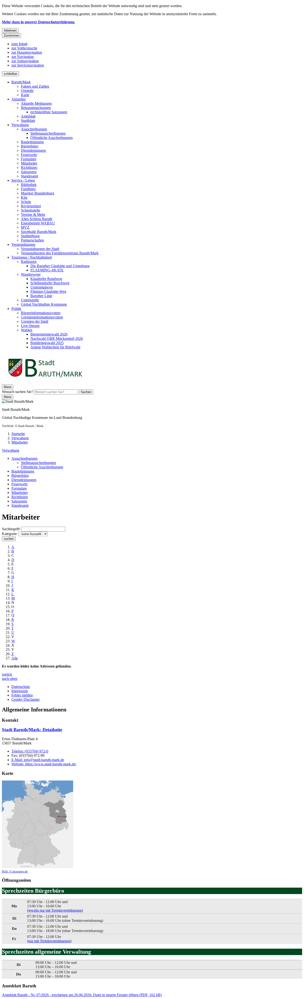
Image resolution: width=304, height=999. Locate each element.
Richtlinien (29, 168)
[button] (37, 827)
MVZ (25, 227)
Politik (16, 309)
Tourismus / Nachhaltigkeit (31, 257)
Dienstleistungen (33, 150)
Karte (25, 95)
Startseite (18, 434)
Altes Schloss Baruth (36, 219)
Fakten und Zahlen (35, 86)
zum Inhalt (19, 44)
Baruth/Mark (21, 82)
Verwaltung (20, 125)
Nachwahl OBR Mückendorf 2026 (56, 338)
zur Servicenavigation (27, 65)
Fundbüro (28, 189)
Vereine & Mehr (33, 215)
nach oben (9, 679)
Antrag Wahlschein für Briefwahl (55, 347)
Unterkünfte (30, 300)
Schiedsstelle (30, 210)
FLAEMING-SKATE (47, 270)
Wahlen (26, 330)
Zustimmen (11, 35)
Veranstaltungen (23, 244)
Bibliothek (29, 185)
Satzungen (29, 172)
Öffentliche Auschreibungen (51, 138)
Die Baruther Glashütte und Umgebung (60, 266)
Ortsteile (27, 91)
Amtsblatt (28, 116)
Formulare (28, 159)
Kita (24, 197)
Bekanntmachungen (36, 108)
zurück (7, 674)
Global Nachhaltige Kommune (44, 304)
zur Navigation (22, 57)
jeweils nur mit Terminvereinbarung (55, 910)
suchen (9, 538)
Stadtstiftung (30, 236)
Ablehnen (10, 30)
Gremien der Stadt (34, 321)
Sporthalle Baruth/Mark (38, 232)
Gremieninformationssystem (42, 317)
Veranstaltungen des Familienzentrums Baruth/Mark (60, 253)
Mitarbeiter (29, 163)
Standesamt (29, 176)
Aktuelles (18, 99)
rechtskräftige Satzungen (48, 112)
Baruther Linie (41, 296)
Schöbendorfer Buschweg (49, 283)
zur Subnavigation (25, 61)
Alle (14, 658)
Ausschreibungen (34, 129)
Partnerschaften (32, 240)
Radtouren (29, 262)
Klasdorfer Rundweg (46, 279)
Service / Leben (23, 180)
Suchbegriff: (11, 529)
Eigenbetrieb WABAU (38, 223)
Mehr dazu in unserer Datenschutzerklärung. (38, 22)
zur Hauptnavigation (26, 52)
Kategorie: (10, 534)
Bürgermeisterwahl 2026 (48, 334)
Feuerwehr (29, 155)
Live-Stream (30, 326)
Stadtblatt (28, 120)
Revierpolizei (31, 206)
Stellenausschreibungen (48, 133)
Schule (26, 202)
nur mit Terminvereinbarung (49, 941)
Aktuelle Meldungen (36, 103)
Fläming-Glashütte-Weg (48, 291)
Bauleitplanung (32, 142)
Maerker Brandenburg (37, 193)
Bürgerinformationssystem (40, 313)
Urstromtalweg (41, 287)
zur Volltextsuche (24, 48)
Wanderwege (31, 274)
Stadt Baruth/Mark (32, 729)
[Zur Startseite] (45, 382)
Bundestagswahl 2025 (47, 343)
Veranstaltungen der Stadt (40, 249)
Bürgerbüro (29, 146)
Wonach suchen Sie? (17, 392)
